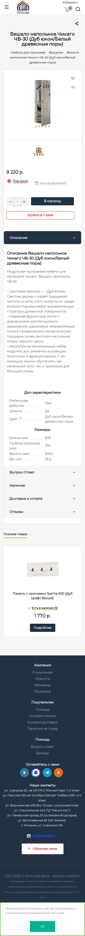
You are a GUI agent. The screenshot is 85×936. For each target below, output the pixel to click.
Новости (42, 679)
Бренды (42, 753)
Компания (42, 665)
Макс (35, 772)
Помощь (43, 710)
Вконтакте (24, 772)
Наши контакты (43, 785)
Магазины (42, 685)
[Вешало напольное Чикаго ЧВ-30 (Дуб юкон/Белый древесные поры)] (42, 102)
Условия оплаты (42, 716)
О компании (42, 672)
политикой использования (24, 913)
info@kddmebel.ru (44, 835)
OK (42, 926)
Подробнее (42, 627)
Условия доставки (42, 722)
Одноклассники (58, 772)
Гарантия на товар (42, 729)
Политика (42, 691)
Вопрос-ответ (42, 747)
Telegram (47, 772)
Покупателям (43, 702)
